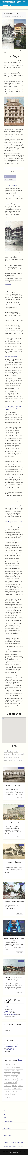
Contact (6, 1131)
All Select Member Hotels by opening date (13, 1146)
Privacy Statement (8, 1128)
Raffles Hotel (14, 823)
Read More (19, 797)
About (5, 1110)
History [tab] (7, 176)
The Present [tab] (14, 171)
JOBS (5, 1117)
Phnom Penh (15, 16)
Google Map (7, 1051)
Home (11, 13)
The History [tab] (14, 168)
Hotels (16, 13)
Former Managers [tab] (9, 179)
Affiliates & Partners (8, 1121)
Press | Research (7, 1135)
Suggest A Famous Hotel (9, 1139)
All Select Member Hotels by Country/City (13, 1142)
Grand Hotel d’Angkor (14, 785)
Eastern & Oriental (14, 862)
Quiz (5, 1124)
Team (5, 1114)
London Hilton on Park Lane (14, 939)
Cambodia (7, 16)
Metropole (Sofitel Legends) (14, 901)
